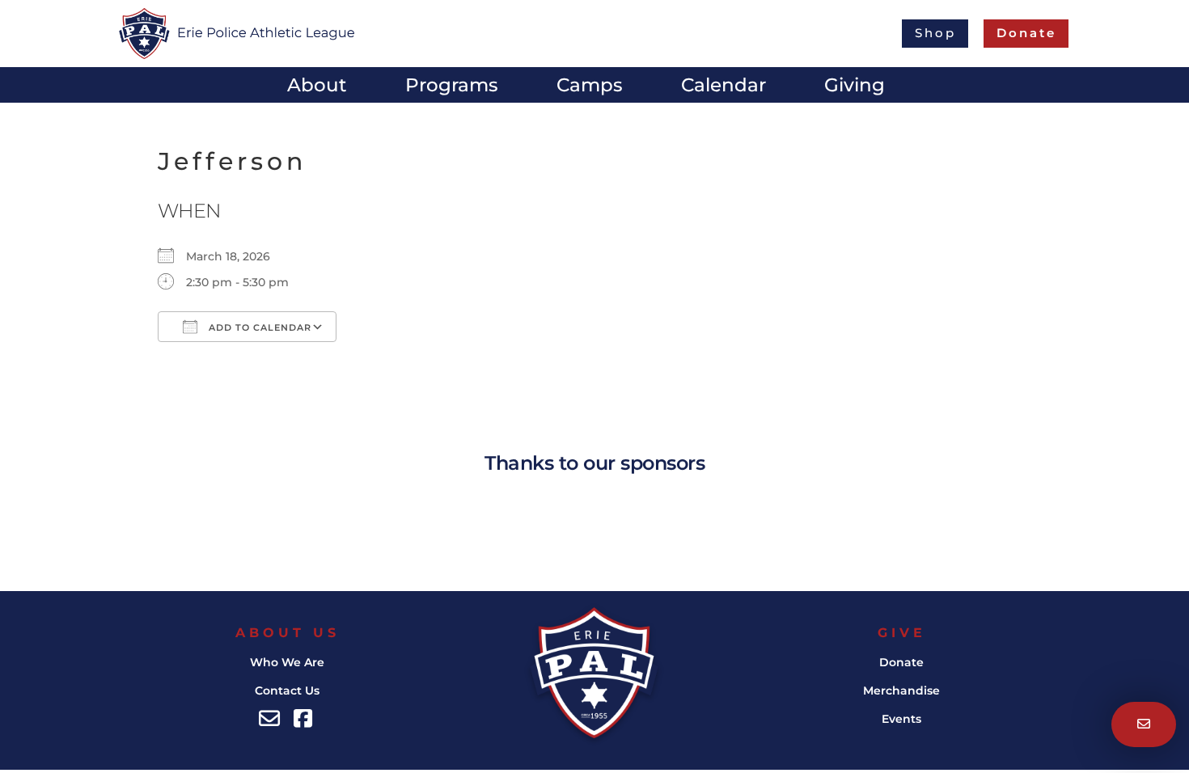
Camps (589, 87)
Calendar (723, 87)
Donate (901, 662)
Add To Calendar (258, 327)
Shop (935, 32)
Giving (854, 87)
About (317, 87)
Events (901, 719)
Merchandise (901, 690)
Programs (451, 87)
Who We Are (287, 662)
